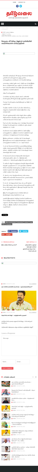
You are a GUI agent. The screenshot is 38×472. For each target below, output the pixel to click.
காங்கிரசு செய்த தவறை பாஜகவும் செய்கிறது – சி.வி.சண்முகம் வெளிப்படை (23, 415)
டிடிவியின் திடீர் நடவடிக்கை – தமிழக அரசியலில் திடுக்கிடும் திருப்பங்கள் (23, 448)
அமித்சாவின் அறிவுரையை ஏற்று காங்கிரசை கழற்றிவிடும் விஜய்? (17, 327)
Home (14, 2)
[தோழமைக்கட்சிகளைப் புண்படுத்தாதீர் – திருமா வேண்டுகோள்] (6, 392)
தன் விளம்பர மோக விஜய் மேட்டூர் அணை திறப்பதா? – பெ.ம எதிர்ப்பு (22, 439)
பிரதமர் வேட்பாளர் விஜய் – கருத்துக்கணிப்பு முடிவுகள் (14, 315)
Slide (4, 32)
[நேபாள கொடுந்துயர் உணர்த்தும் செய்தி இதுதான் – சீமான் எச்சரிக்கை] (6, 425)
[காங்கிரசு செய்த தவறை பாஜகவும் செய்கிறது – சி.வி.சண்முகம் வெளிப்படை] (6, 417)
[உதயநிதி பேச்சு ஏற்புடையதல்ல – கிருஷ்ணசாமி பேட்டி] (6, 400)
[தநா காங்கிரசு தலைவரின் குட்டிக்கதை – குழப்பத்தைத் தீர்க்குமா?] (19, 272)
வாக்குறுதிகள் (25, 35)
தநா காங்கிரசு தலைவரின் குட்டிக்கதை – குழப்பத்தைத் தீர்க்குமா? (17, 286)
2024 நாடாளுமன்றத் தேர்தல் (11, 222)
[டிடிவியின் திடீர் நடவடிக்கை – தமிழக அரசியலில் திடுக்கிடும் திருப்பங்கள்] (6, 449)
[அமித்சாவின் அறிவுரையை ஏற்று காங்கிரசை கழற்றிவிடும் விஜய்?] (6, 433)
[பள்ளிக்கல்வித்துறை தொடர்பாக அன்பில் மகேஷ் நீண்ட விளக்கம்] (6, 457)
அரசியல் (8, 32)
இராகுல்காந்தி (8, 35)
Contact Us (21, 2)
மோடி (20, 35)
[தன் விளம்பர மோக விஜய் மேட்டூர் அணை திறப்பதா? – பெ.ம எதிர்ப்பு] (6, 441)
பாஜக (17, 35)
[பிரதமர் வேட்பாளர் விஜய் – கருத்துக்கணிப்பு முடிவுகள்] (19, 300)
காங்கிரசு (14, 35)
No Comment (32, 283)
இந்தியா (12, 32)
